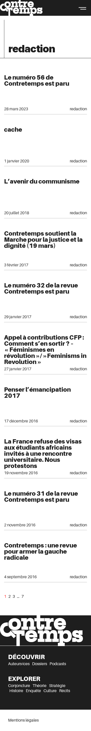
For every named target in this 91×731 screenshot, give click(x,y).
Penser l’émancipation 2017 (37, 392)
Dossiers (39, 664)
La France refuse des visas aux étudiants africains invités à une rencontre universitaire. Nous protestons (43, 453)
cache (13, 129)
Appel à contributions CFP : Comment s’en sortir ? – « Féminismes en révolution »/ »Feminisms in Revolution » (45, 349)
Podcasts (58, 664)
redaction (78, 109)
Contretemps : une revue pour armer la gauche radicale (40, 551)
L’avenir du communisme (41, 181)
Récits (64, 691)
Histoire (16, 691)
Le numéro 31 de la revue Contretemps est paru (41, 496)
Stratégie (57, 685)
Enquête (33, 691)
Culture (50, 691)
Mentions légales (23, 720)
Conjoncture (19, 685)
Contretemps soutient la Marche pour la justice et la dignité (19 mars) (43, 239)
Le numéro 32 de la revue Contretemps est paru (41, 288)
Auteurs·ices (19, 664)
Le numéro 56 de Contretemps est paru (36, 80)
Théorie (40, 685)
